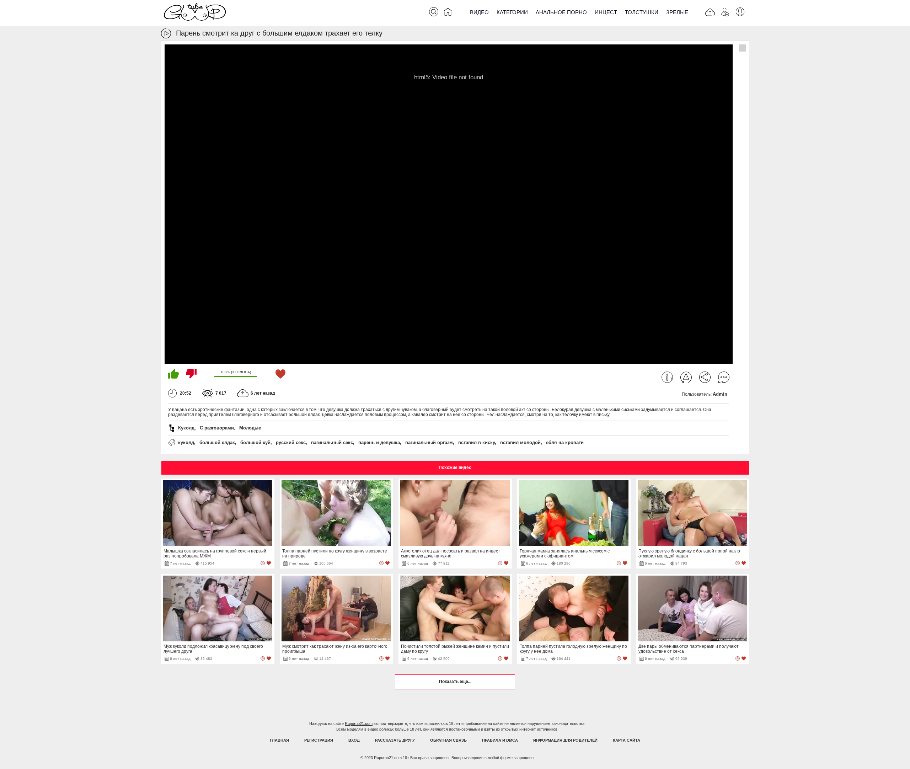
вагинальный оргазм (429, 442)
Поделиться (705, 377)
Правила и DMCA (500, 740)
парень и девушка (379, 442)
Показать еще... (455, 681)
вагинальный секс (332, 442)
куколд (186, 442)
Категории (512, 12)
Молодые (250, 428)
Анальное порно (561, 12)
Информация (667, 377)
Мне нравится (173, 373)
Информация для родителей (565, 740)
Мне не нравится (191, 373)
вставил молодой (520, 442)
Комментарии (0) (724, 377)
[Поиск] (433, 11)
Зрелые (677, 12)
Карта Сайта (626, 740)
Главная (279, 740)
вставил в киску (476, 442)
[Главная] (447, 13)
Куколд (186, 428)
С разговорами (217, 428)
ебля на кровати (565, 442)
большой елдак (217, 442)
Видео (479, 12)
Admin (720, 394)
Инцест (606, 12)
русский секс (291, 442)
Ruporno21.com (359, 723)
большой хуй (255, 442)
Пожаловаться (686, 377)
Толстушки (641, 12)
